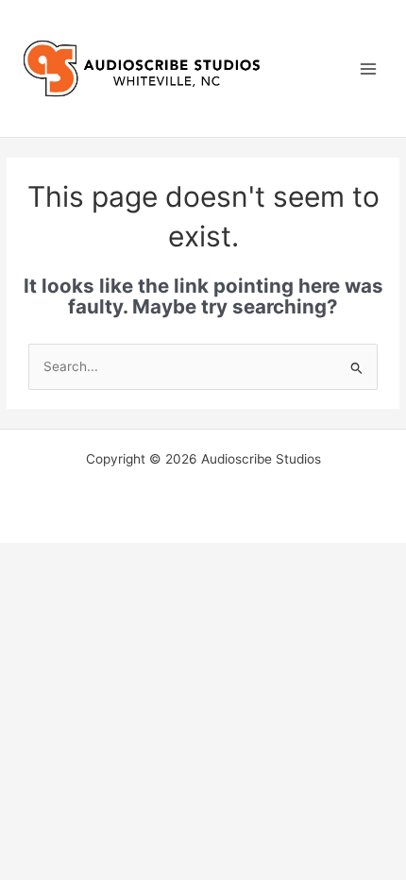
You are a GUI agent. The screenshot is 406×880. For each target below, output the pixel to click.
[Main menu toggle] (368, 68)
